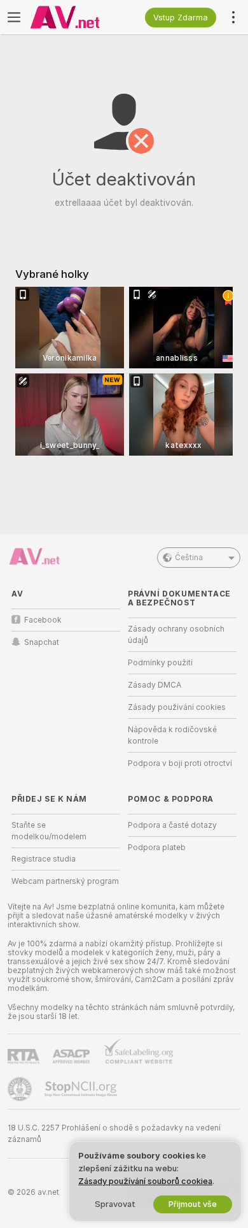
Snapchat (41, 642)
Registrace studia (43, 859)
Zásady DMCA (154, 685)
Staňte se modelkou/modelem (48, 831)
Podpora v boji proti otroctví (180, 763)
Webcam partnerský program (65, 881)
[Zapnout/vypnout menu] (14, 17)
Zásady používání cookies (177, 707)
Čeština (189, 557)
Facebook (43, 620)
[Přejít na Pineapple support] (21, 1089)
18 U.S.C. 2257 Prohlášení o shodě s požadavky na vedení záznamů (114, 1133)
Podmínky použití (160, 662)
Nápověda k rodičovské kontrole (172, 735)
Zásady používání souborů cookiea (145, 1181)
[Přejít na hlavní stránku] (76, 17)
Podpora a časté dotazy (172, 825)
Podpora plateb (157, 847)
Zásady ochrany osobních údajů (176, 635)
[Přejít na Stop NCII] (82, 1089)
